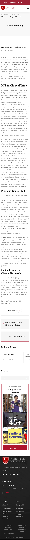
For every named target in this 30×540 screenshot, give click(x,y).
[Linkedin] (18, 474)
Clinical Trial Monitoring (13, 14)
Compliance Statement (8, 526)
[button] (15, 447)
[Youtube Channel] (14, 474)
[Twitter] (3, 474)
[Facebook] (6, 474)
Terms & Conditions (8, 533)
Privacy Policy (8, 529)
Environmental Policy (22, 530)
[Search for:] (15, 378)
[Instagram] (10, 474)
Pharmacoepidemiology (8, 294)
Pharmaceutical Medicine (17, 292)
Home (3, 14)
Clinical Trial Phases (8, 354)
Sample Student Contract (22, 526)
